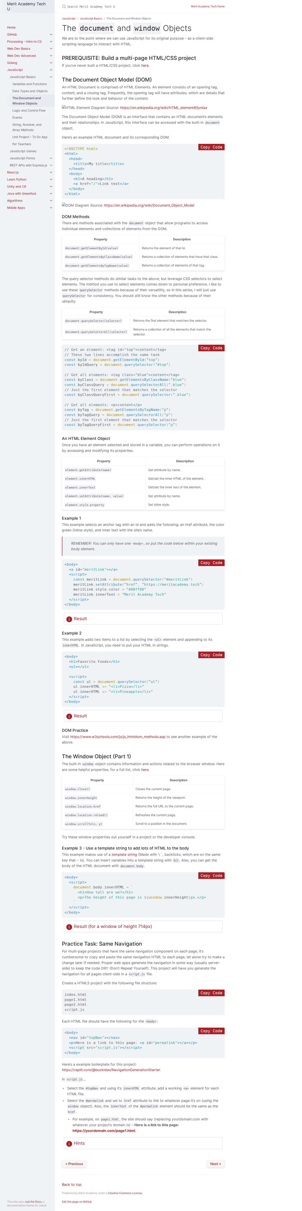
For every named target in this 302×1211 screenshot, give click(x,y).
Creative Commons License (125, 1193)
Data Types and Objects (30, 91)
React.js (13, 172)
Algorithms (14, 200)
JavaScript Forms (22, 158)
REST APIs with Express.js (28, 165)
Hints (79, 1143)
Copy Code (211, 147)
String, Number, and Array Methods (27, 127)
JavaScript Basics (23, 77)
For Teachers (21, 144)
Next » (215, 1164)
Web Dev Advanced (21, 55)
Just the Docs (33, 1201)
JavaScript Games (23, 151)
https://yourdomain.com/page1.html (104, 1130)
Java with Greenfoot (21, 193)
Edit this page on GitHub (77, 1201)
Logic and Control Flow (29, 110)
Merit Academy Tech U (26, 6)
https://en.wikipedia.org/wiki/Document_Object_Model (149, 205)
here (145, 65)
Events (17, 117)
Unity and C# (16, 186)
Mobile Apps (16, 207)
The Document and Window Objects (26, 100)
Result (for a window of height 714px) (113, 926)
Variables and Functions (29, 84)
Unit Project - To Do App (30, 137)
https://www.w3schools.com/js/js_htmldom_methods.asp (117, 736)
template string (124, 854)
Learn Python (16, 179)
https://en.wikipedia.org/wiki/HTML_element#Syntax (163, 107)
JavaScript (15, 70)
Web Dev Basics (18, 48)
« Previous (74, 1164)
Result (80, 618)
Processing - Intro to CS (24, 41)
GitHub (12, 34)
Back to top (72, 1184)
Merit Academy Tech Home (208, 6)
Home (11, 27)
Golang (12, 63)
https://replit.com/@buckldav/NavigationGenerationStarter (111, 1070)
